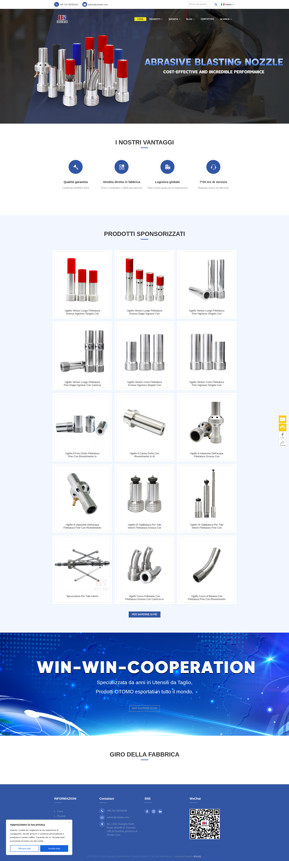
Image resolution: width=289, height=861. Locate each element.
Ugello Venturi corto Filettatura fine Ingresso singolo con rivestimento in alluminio (206, 384)
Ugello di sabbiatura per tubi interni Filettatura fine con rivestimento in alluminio (206, 526)
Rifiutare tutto (24, 848)
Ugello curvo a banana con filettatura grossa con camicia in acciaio (144, 598)
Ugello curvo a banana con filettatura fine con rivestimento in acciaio (206, 598)
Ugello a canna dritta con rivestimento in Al (144, 455)
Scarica (225, 19)
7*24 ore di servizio (213, 182)
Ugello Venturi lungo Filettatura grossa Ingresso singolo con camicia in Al (82, 312)
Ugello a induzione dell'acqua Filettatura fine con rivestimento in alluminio (82, 526)
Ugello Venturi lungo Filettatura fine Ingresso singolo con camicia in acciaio (206, 312)
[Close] (69, 822)
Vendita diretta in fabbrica (121, 182)
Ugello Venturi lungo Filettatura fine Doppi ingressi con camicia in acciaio (82, 384)
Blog (189, 19)
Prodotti (154, 19)
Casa (140, 19)
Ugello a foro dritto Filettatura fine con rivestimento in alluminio (82, 455)
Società (173, 19)
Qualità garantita (76, 182)
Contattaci (207, 19)
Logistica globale (167, 182)
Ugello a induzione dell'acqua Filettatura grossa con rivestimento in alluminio (206, 455)
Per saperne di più (144, 614)
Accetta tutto (54, 848)
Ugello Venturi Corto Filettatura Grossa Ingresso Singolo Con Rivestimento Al (144, 384)
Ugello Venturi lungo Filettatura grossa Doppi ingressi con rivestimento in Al (144, 312)
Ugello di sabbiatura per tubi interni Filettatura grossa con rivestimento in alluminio (144, 526)
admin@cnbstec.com (118, 817)
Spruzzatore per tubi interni (82, 596)
